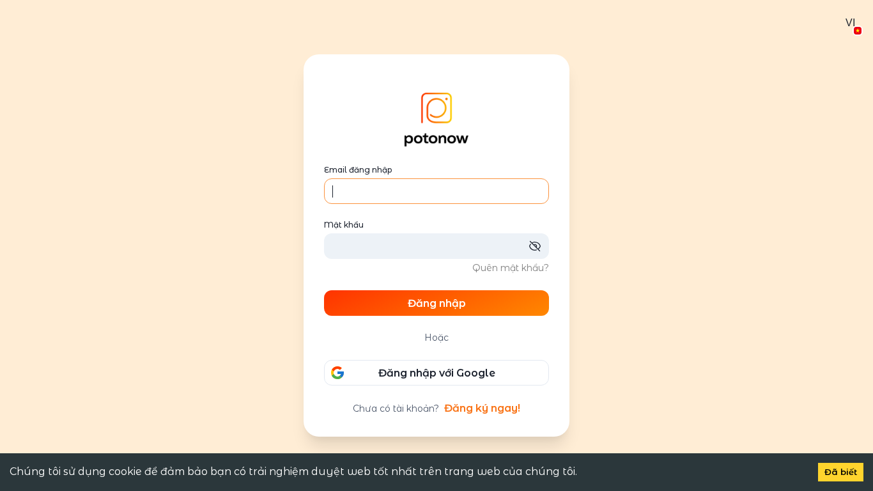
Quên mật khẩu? (510, 268)
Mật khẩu (344, 225)
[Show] (539, 246)
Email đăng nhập (358, 170)
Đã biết (840, 472)
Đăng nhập (437, 303)
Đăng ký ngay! (482, 408)
